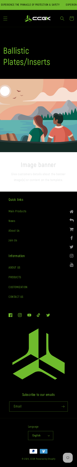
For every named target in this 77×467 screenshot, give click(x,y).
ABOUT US (14, 267)
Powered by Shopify (45, 459)
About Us (14, 231)
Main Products (18, 211)
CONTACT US (16, 297)
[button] (5, 18)
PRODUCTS (15, 277)
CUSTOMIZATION (18, 287)
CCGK (32, 459)
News (12, 221)
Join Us (13, 240)
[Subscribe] (63, 406)
